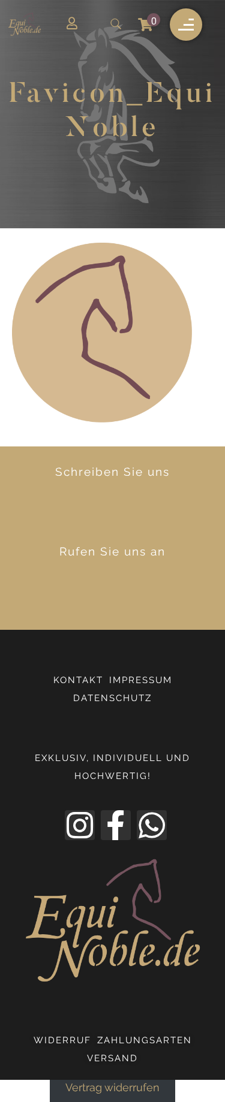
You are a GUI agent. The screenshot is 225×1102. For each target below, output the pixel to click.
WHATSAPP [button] (123, 517)
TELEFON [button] (124, 597)
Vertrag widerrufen (112, 1088)
